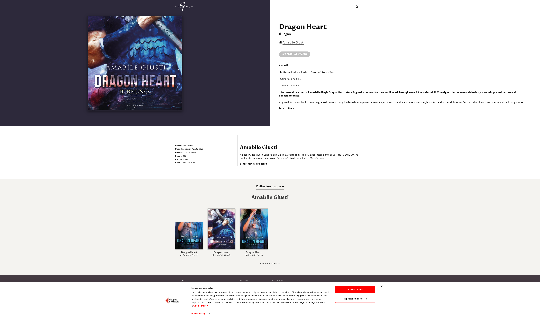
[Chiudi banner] (381, 286)
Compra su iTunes (290, 85)
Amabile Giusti (293, 43)
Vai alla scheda (270, 263)
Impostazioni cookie (354, 298)
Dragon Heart (189, 252)
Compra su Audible (290, 79)
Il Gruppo (277, 281)
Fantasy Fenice (190, 152)
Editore (244, 281)
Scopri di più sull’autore (253, 163)
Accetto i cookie (355, 289)
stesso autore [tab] (270, 186)
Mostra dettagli (198, 313)
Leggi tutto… (286, 108)
